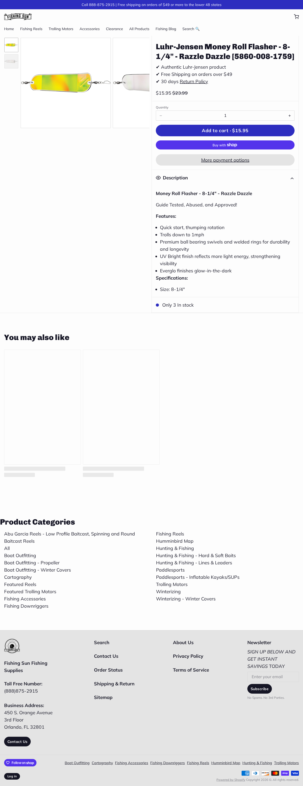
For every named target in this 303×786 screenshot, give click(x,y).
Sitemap (103, 697)
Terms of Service (191, 670)
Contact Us (17, 741)
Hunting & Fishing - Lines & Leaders (194, 563)
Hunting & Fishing (175, 548)
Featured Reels (20, 584)
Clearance (114, 28)
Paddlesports (170, 570)
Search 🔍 (191, 28)
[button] (225, 130)
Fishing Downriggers (26, 606)
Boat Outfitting (20, 555)
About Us (183, 642)
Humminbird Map (175, 541)
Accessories (90, 28)
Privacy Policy (188, 656)
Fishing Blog (166, 28)
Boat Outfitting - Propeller (32, 563)
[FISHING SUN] (18, 16)
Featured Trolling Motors (30, 591)
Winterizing (168, 591)
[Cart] (294, 16)
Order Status (108, 670)
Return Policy (194, 81)
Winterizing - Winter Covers (186, 599)
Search (101, 642)
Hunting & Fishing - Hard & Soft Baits (196, 555)
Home (9, 28)
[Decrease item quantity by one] (161, 116)
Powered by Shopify (230, 780)
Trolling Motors (61, 28)
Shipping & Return (114, 684)
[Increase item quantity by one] (289, 116)
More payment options (225, 160)
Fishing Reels (31, 28)
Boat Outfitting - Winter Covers (37, 570)
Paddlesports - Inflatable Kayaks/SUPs (198, 577)
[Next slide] (142, 82)
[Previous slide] (28, 82)
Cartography (18, 577)
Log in (12, 776)
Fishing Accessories (25, 599)
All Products (139, 28)
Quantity (162, 107)
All (7, 548)
